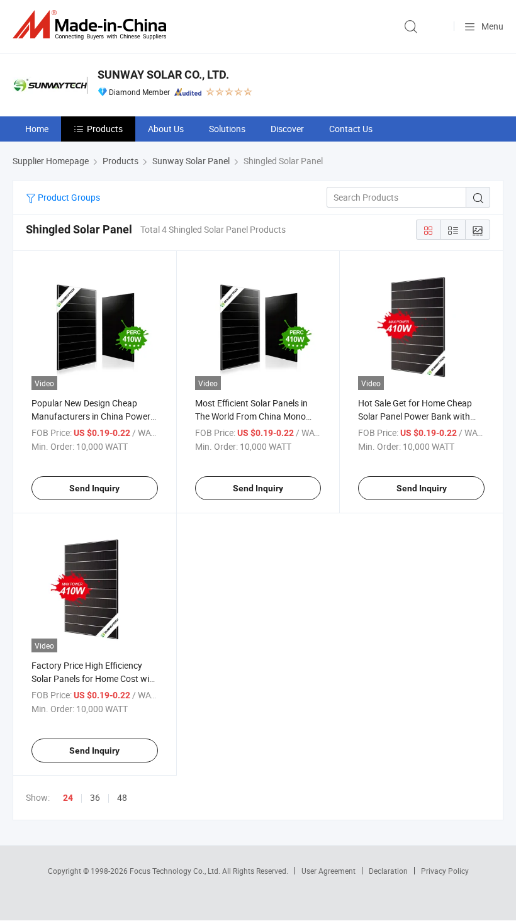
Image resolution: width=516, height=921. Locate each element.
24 (68, 798)
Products (105, 129)
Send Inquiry (94, 488)
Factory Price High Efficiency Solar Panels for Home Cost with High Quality (94, 678)
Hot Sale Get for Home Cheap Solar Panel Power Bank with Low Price (415, 416)
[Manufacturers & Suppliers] (92, 25)
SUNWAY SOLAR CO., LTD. (163, 74)
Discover (287, 129)
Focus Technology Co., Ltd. (176, 871)
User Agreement (328, 871)
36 (95, 797)
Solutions (227, 129)
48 (122, 797)
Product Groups (68, 197)
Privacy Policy (445, 871)
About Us (166, 129)
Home (36, 129)
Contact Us (351, 129)
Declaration (388, 871)
